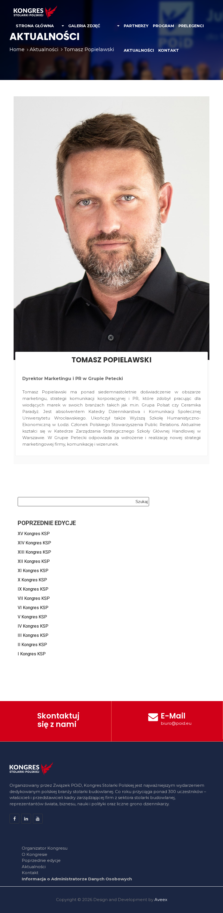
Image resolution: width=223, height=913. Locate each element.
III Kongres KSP (33, 635)
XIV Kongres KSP (34, 542)
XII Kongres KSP (34, 561)
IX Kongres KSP (33, 589)
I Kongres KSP (32, 653)
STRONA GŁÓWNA (35, 25)
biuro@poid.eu (176, 723)
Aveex (160, 899)
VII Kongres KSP (34, 598)
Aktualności (34, 866)
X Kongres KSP (32, 579)
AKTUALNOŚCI (139, 50)
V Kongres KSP (32, 616)
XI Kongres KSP (33, 570)
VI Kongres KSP (33, 607)
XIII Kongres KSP (34, 552)
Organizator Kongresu (44, 848)
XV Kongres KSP (34, 533)
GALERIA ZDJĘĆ (84, 25)
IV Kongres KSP (33, 626)
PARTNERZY (136, 25)
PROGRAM (163, 25)
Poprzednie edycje (41, 860)
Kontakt (30, 872)
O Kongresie (34, 854)
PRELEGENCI (191, 25)
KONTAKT (168, 50)
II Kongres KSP (32, 644)
